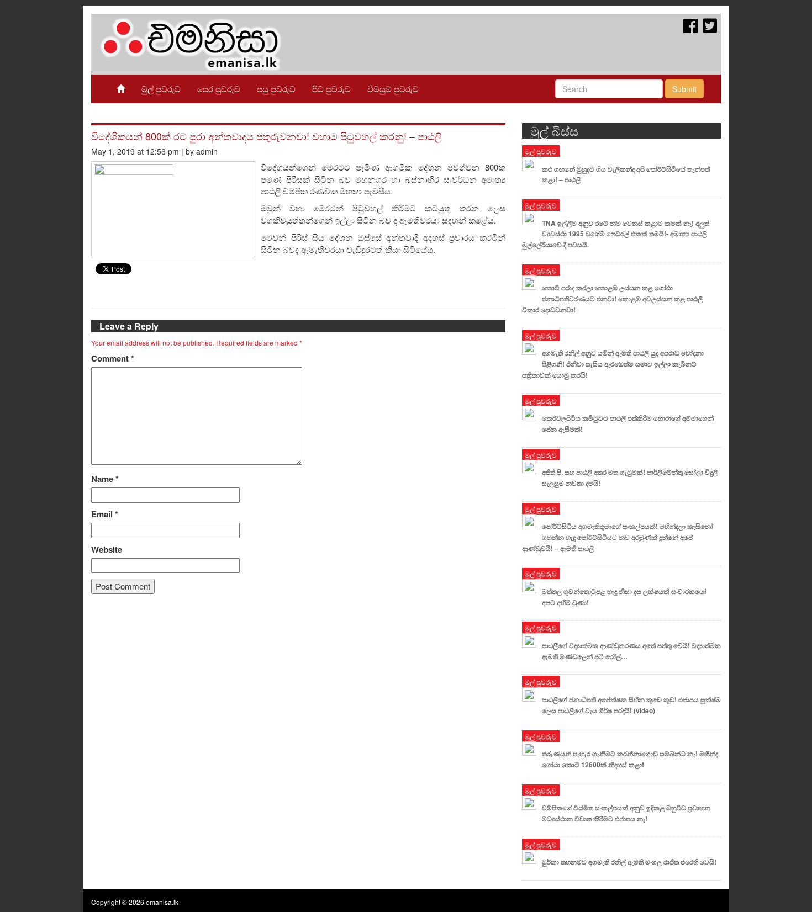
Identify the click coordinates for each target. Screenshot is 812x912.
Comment (112, 358)
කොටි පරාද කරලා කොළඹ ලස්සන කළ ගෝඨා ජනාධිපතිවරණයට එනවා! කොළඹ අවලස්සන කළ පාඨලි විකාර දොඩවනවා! (612, 299)
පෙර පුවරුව (218, 88)
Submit (684, 88)
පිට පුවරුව (331, 88)
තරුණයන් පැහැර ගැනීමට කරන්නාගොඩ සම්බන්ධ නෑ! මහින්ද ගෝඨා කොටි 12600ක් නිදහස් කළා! (630, 759)
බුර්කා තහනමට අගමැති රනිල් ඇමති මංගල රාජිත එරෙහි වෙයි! (629, 862)
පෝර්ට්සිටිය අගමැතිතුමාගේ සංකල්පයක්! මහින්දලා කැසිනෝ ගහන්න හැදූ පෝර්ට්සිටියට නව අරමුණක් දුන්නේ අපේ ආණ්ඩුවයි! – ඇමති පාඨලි (617, 537)
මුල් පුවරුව (161, 88)
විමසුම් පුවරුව (393, 88)
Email (104, 514)
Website (106, 549)
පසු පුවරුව (276, 88)
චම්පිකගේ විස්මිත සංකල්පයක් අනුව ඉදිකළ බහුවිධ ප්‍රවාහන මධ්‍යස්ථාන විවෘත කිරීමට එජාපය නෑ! (626, 813)
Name (105, 479)
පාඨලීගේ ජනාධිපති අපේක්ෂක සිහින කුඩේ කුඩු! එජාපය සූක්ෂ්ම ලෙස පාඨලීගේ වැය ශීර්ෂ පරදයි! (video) (631, 704)
